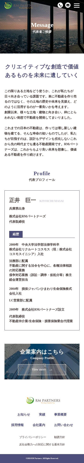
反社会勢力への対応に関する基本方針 (42, 444)
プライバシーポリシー (32, 437)
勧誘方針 (59, 437)
